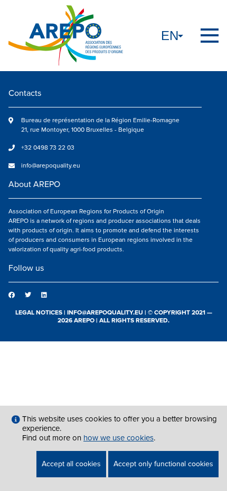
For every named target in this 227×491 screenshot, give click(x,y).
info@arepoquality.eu (50, 166)
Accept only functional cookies (163, 463)
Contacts (24, 93)
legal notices (38, 313)
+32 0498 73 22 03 (47, 148)
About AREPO (34, 184)
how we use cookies (118, 438)
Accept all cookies (71, 463)
